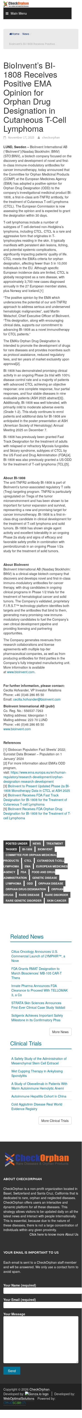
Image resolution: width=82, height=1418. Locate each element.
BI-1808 (27, 849)
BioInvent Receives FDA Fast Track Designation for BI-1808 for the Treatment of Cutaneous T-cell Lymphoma (35, 799)
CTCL (28, 861)
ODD (30, 883)
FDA (23, 872)
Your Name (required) (19, 1285)
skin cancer (56, 900)
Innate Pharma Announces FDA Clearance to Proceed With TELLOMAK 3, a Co (39, 990)
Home (15, 34)
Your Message (14, 1314)
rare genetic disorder (24, 900)
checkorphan (51, 137)
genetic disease (44, 878)
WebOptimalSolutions (18, 1398)
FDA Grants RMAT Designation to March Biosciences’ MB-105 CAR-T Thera (36, 973)
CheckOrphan (40, 1389)
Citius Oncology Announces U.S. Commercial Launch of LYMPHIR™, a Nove (38, 956)
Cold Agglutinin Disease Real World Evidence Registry (36, 1106)
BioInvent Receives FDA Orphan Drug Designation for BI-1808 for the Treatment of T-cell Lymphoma (37, 813)
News (37, 843)
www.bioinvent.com (21, 672)
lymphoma (13, 883)
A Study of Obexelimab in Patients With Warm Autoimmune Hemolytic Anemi (39, 1085)
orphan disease (50, 883)
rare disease (29, 895)
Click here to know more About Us (54, 1234)
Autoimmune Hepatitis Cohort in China (38, 1096)
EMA (28, 866)
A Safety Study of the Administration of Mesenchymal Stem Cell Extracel (39, 1060)
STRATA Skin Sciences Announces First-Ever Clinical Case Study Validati (38, 1005)
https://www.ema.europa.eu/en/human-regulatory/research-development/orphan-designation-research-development (35, 777)
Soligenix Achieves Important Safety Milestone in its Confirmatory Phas (37, 1017)
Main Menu (19, 13)
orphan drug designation (26, 889)
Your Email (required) (19, 1299)
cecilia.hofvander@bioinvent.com (37, 699)
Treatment (54, 843)
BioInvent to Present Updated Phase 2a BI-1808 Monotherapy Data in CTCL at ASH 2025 (36, 788)
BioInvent (45, 849)
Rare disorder (56, 895)
